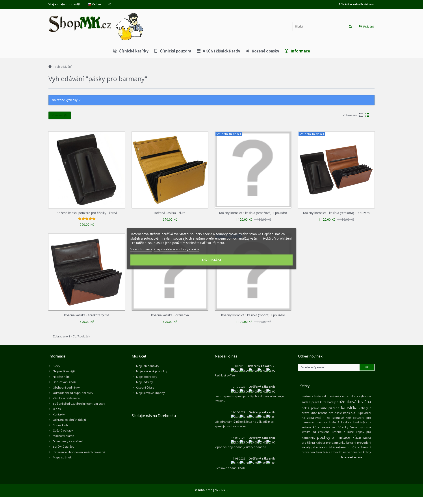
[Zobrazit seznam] (361, 115)
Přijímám (211, 260)
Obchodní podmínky (66, 387)
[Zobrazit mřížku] (367, 115)
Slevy (56, 366)
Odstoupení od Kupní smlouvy (73, 393)
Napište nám (61, 377)
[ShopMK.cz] (95, 12)
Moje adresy (144, 382)
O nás (57, 409)
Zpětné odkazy (63, 430)
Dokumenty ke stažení (68, 441)
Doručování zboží (64, 382)
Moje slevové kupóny (150, 393)
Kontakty (59, 414)
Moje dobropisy (146, 377)
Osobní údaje (145, 387)
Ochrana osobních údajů (69, 420)
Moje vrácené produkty (151, 371)
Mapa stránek (62, 457)
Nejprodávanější (64, 371)
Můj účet (139, 356)
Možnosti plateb (63, 436)
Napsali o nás (226, 356)
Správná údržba (63, 447)
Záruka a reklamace (66, 398)
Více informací (141, 249)
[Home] (50, 66)
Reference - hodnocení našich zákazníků (80, 452)
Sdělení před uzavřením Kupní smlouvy (79, 404)
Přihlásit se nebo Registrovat (357, 4)
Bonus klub (60, 425)
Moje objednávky (147, 366)
